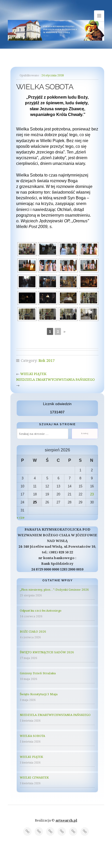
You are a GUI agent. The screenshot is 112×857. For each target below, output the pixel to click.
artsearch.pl (66, 820)
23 (92, 494)
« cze (20, 517)
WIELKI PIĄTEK (33, 373)
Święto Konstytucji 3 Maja (39, 694)
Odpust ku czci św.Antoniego (40, 610)
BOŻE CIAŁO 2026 (33, 631)
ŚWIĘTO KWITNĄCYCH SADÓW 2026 (47, 652)
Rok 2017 (47, 360)
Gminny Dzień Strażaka (38, 673)
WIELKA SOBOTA (32, 736)
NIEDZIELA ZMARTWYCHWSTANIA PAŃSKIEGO (55, 379)
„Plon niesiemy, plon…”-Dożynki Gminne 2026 (54, 589)
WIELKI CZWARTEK (34, 777)
